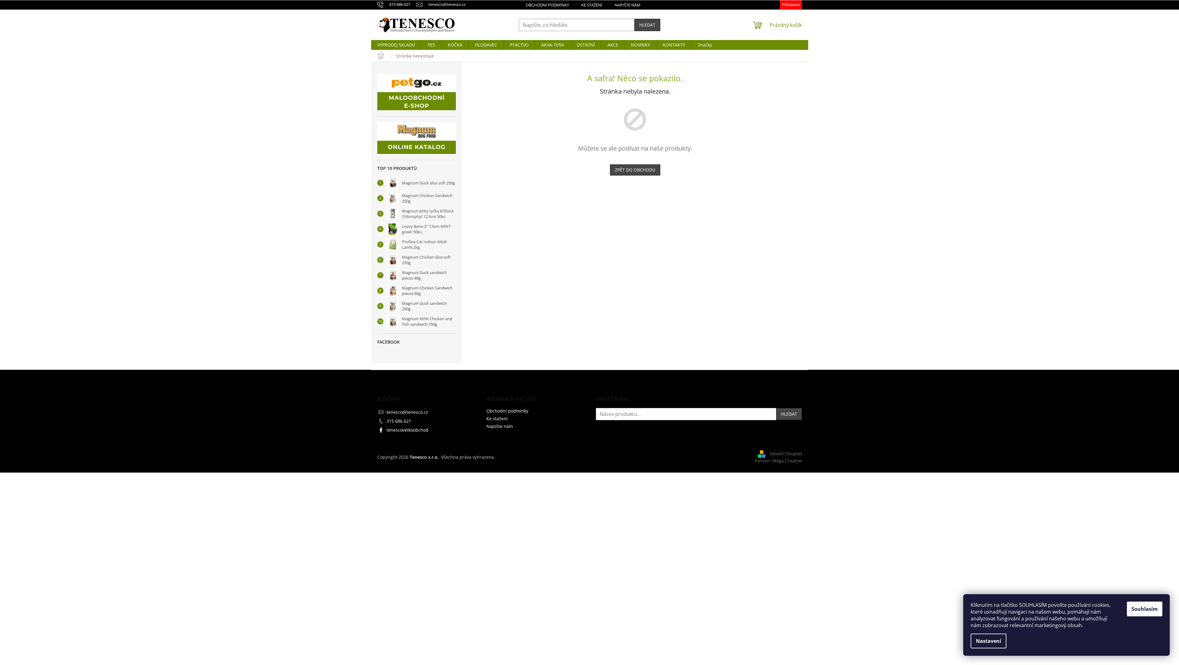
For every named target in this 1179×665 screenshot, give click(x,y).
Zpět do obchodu (635, 170)
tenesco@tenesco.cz (407, 412)
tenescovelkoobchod (407, 430)
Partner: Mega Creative (778, 461)
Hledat (647, 25)
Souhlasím (1145, 609)
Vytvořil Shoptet (786, 454)
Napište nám (628, 5)
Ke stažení (591, 5)
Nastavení (988, 641)
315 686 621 (399, 421)
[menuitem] (396, 45)
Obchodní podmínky (547, 5)
